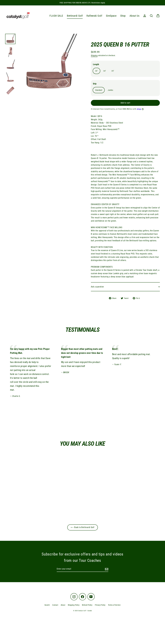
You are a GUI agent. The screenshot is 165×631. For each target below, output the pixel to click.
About (63, 605)
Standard (98, 90)
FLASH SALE (56, 15)
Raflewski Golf (94, 15)
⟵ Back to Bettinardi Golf (82, 527)
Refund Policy (87, 605)
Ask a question (97, 286)
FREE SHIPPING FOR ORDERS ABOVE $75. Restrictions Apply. (82, 3)
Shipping (94, 55)
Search (47, 605)
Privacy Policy (100, 605)
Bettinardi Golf (75, 15)
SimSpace (111, 15)
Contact (55, 605)
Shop (123, 15)
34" (104, 71)
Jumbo (110, 90)
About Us (134, 15)
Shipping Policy (73, 605)
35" (113, 71)
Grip (95, 83)
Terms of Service (114, 605)
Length (96, 64)
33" (96, 71)
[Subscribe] (106, 569)
